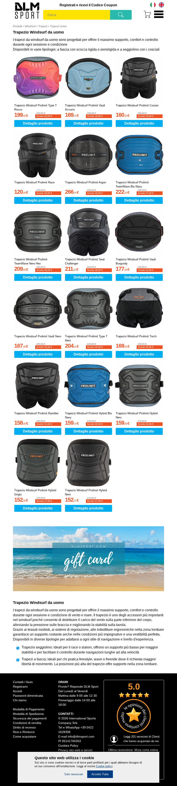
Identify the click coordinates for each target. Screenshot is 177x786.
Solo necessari (73, 774)
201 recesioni (139, 736)
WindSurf (30, 26)
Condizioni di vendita (27, 723)
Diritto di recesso (24, 727)
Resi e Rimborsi (24, 732)
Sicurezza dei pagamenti (30, 718)
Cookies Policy (68, 745)
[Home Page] (27, 19)
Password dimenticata (28, 695)
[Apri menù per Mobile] (158, 18)
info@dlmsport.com (81, 736)
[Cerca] (120, 16)
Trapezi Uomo (58, 26)
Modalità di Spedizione (28, 714)
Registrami (20, 686)
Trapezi (42, 26)
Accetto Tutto (100, 774)
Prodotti (17, 26)
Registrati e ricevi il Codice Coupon (88, 5)
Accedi (17, 691)
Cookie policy (104, 766)
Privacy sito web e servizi (75, 750)
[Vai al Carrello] (145, 18)
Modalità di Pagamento (28, 709)
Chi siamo (20, 700)
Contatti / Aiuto (23, 682)
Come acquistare (24, 736)
